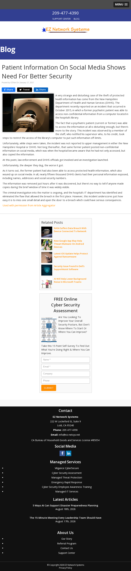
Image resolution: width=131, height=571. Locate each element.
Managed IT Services (66, 491)
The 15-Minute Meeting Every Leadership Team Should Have (65, 517)
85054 (96, 440)
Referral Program (66, 543)
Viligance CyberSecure (67, 468)
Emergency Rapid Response (66, 482)
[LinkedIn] (68, 453)
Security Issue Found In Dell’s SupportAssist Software (69, 268)
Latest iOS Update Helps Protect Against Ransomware (71, 255)
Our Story (66, 538)
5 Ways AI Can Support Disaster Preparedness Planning (65, 505)
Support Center (61, 18)
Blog (76, 18)
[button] (121, 4)
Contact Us (67, 548)
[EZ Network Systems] (65, 30)
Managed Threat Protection (66, 477)
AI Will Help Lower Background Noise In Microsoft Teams (70, 280)
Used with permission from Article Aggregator (29, 205)
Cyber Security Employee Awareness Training (67, 486)
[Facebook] (62, 453)
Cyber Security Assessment (67, 472)
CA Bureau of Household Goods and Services (56, 440)
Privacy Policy (65, 567)
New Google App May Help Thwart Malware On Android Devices (69, 243)
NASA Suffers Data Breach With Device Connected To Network (70, 230)
